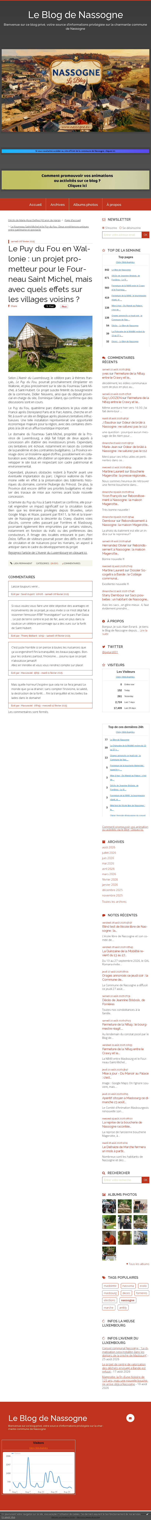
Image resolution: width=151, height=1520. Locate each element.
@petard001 (110, 652)
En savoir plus (8, 1517)
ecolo (143, 1286)
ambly (123, 1307)
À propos (114, 205)
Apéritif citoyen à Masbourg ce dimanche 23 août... (125, 1100)
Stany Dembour (113, 595)
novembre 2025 (112, 895)
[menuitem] (35, 204)
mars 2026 (109, 874)
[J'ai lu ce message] (147, 1514)
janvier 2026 (110, 884)
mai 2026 (108, 863)
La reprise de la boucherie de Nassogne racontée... (122, 1124)
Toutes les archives (114, 901)
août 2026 (108, 847)
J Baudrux (109, 422)
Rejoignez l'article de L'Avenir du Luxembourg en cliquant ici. (47, 552)
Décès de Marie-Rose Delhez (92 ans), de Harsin (34, 220)
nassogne (127, 1300)
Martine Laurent (113, 471)
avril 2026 (108, 868)
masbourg (110, 1293)
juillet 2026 (109, 852)
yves (105, 373)
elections (109, 1300)
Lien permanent (22, 563)
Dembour (109, 521)
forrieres (141, 1293)
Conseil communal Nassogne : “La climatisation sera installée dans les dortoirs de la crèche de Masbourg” (125, 1351)
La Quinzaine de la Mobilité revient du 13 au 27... (123, 953)
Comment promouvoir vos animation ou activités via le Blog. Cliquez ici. (125, 828)
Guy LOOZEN (112, 398)
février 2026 (110, 879)
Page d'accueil (73, 220)
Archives (57, 205)
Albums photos (85, 205)
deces (126, 1293)
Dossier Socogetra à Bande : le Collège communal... (124, 574)
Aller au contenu (12, 3)
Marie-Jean (109, 447)
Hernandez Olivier (114, 545)
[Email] (130, 1418)
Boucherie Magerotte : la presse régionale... (124, 473)
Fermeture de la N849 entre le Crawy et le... (123, 375)
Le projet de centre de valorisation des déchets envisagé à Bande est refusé (124, 1367)
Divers (54, 563)
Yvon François (112, 496)
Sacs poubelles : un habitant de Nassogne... (125, 597)
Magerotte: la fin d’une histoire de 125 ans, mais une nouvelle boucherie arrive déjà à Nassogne (125, 1380)
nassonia (128, 1286)
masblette (110, 1286)
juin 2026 (108, 858)
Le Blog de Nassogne (75, 14)
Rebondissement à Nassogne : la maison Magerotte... (123, 500)
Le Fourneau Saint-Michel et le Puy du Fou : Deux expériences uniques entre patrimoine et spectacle (48, 228)
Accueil (35, 205)
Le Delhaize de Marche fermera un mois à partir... (124, 1149)
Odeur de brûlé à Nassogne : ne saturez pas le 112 (124, 424)
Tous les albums (139, 1264)
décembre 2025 (112, 890)
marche (108, 1307)
